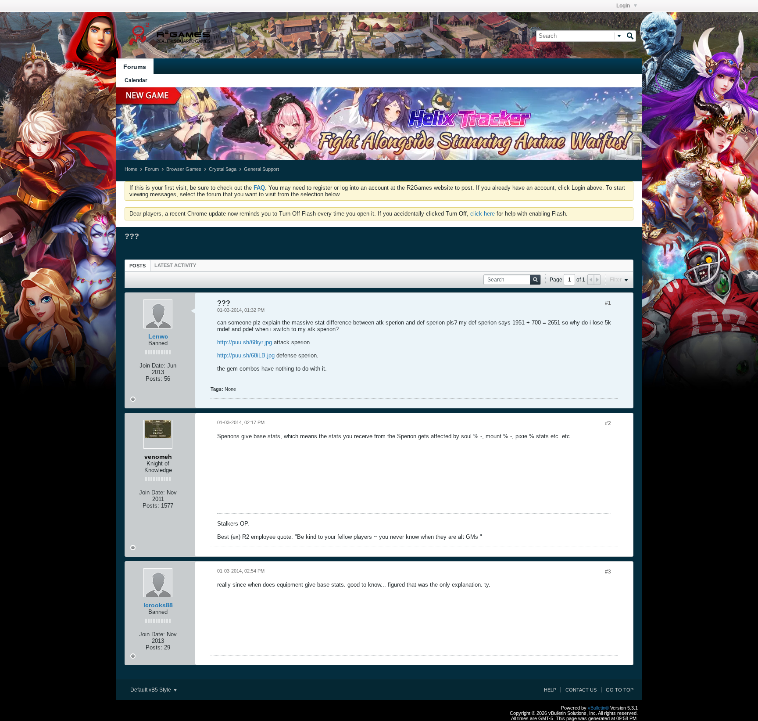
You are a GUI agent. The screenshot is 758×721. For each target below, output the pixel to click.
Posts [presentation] (137, 265)
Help (550, 689)
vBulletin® (598, 707)
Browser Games (183, 169)
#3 (608, 572)
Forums (134, 66)
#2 (608, 423)
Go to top (619, 689)
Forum (152, 169)
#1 (608, 303)
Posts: (154, 378)
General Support (261, 169)
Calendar (136, 80)
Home (131, 169)
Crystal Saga (222, 169)
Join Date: (152, 365)
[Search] (630, 36)
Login (623, 6)
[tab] (137, 265)
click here (482, 213)
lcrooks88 (158, 605)
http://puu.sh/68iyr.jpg (244, 342)
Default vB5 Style (151, 690)
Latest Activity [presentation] (175, 265)
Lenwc (158, 336)
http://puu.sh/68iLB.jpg (246, 355)
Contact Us (581, 689)
